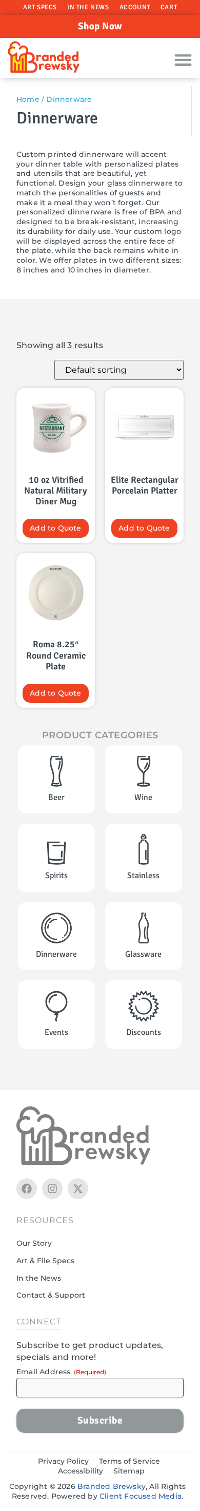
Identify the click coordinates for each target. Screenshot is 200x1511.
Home (27, 99)
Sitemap (129, 1471)
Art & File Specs (45, 1260)
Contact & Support (50, 1295)
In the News (88, 7)
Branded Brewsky (111, 1486)
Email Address (61, 1371)
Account (134, 7)
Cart (169, 7)
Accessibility (80, 1471)
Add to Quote (55, 528)
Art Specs (40, 7)
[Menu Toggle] (183, 59)
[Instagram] (52, 1188)
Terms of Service (129, 1461)
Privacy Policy (63, 1461)
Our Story (34, 1243)
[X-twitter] (78, 1188)
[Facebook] (26, 1188)
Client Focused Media (140, 1496)
